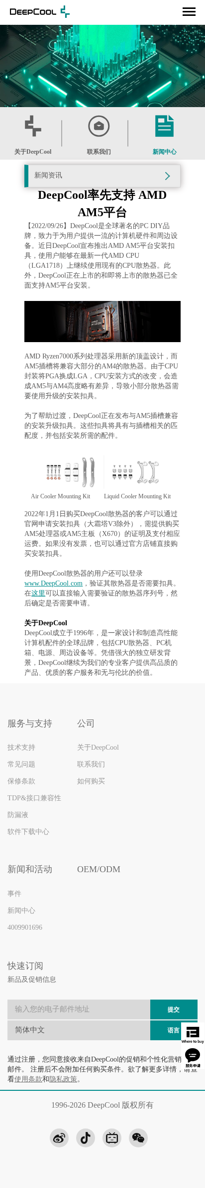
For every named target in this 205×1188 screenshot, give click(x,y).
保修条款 (21, 781)
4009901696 (24, 927)
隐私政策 (63, 1079)
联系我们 (91, 764)
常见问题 (21, 764)
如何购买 (91, 781)
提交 (174, 1010)
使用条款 (28, 1079)
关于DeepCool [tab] (32, 152)
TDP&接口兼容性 (34, 798)
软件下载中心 (28, 832)
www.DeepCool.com (53, 584)
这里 (38, 593)
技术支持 (21, 747)
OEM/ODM (98, 870)
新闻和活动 (29, 870)
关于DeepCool (98, 747)
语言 (174, 1030)
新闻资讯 (48, 175)
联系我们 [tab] (99, 152)
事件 (14, 894)
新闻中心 (21, 910)
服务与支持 (29, 724)
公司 (86, 724)
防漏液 (17, 815)
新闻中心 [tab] (165, 152)
